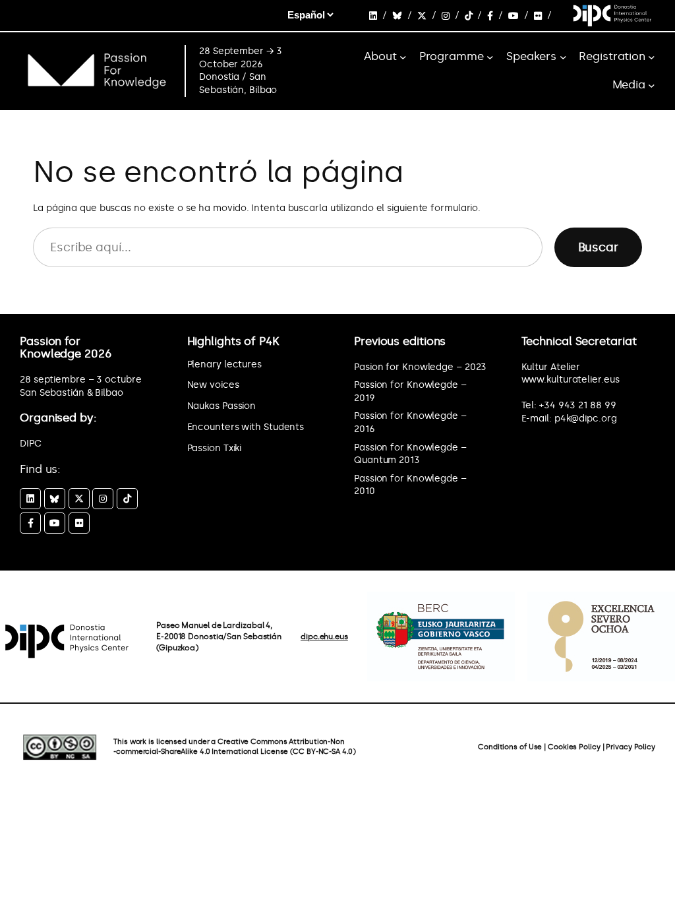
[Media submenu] (651, 85)
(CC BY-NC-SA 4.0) (322, 751)
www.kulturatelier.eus (570, 379)
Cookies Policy (574, 747)
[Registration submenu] (651, 57)
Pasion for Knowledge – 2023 (420, 367)
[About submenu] (403, 57)
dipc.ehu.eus (324, 636)
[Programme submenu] (490, 57)
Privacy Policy (630, 747)
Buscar (598, 247)
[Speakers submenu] (563, 57)
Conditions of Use (510, 747)
